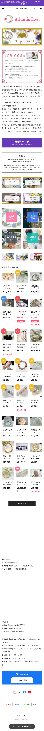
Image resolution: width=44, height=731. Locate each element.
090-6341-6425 (18, 658)
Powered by (19, 719)
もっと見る (22, 503)
